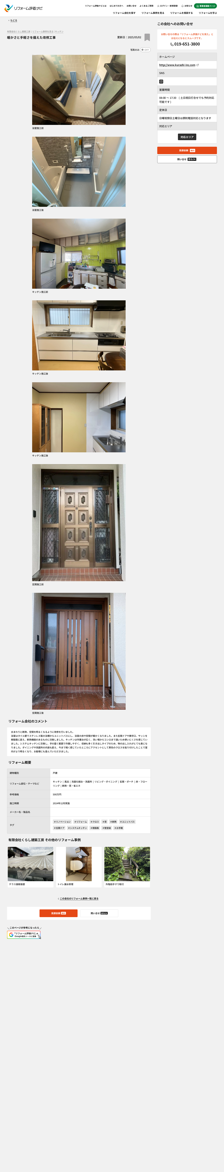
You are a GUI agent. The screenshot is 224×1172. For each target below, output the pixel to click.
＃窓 (104, 821)
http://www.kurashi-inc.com (177, 65)
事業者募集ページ (207, 5)
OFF (146, 49)
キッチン (59, 31)
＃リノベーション (62, 821)
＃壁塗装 (106, 827)
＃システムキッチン (77, 827)
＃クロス (94, 821)
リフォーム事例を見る (153, 12)
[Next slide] (147, 869)
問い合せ (99, 913)
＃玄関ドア (59, 827)
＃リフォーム (80, 821)
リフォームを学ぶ (208, 12)
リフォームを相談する (181, 12)
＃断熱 (113, 821)
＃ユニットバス (127, 821)
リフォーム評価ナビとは (95, 5)
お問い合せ (131, 5)
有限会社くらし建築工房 (18, 31)
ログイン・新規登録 (169, 5)
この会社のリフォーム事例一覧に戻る (79, 898)
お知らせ (188, 5)
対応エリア (187, 137)
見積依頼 (58, 913)
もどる (13, 20)
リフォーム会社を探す (124, 12)
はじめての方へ (116, 5)
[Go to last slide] (11, 869)
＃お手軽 (118, 827)
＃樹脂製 (94, 827)
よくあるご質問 (146, 5)
